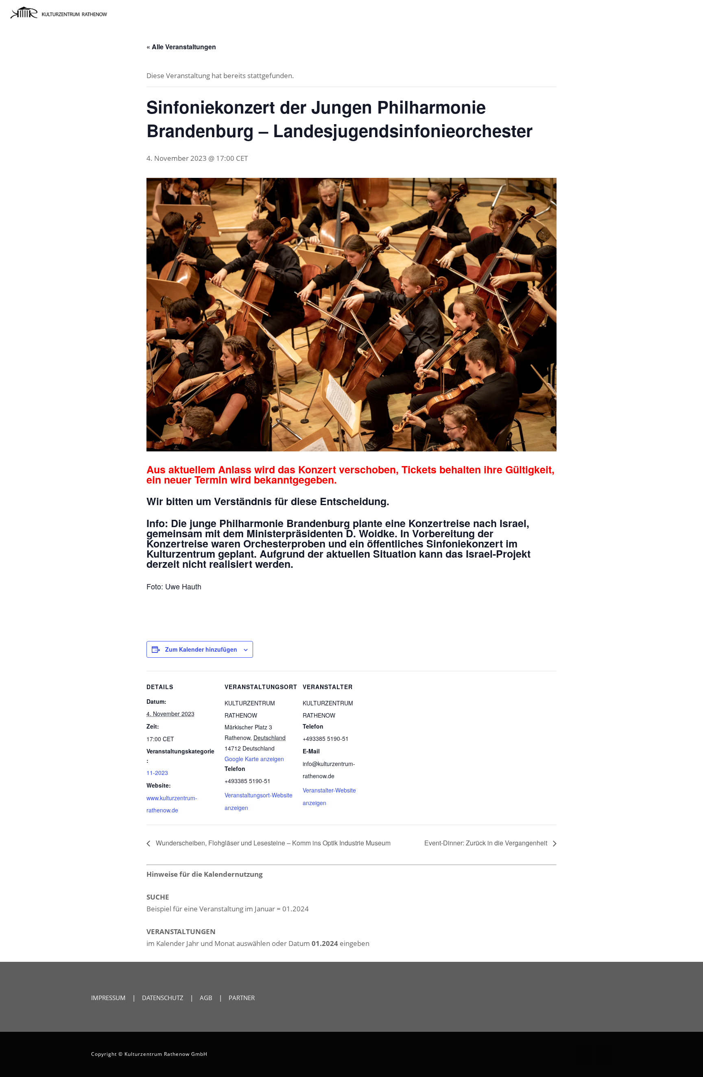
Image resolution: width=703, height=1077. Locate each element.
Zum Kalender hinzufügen (201, 649)
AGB (206, 998)
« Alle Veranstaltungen (181, 46)
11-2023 (157, 772)
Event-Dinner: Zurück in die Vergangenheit (486, 842)
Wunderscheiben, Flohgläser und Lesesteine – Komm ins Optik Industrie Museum (272, 842)
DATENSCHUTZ (162, 998)
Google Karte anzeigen (254, 759)
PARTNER (242, 998)
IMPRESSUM (108, 998)
